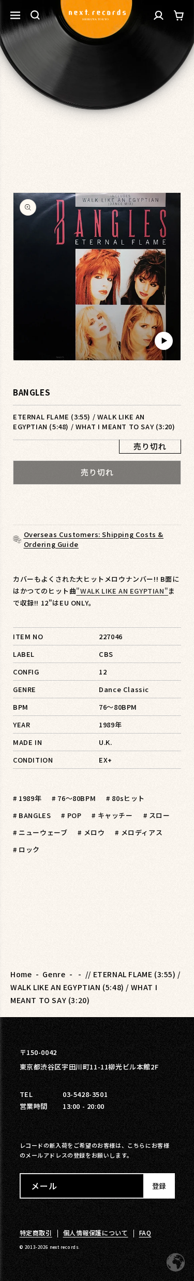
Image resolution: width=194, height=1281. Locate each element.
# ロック (26, 849)
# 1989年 (27, 798)
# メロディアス (138, 832)
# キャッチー (112, 815)
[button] (35, 15)
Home (21, 974)
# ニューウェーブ (40, 832)
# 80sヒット (125, 798)
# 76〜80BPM (74, 798)
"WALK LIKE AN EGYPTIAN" (122, 591)
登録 (159, 1186)
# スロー (156, 815)
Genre (53, 974)
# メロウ (91, 832)
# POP (71, 815)
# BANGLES (32, 815)
